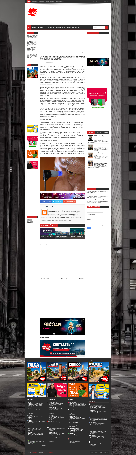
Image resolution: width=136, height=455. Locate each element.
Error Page (106, 452)
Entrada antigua (82, 278)
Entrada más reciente (44, 278)
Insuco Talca (51, 427)
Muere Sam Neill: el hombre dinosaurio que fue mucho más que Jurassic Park (96, 194)
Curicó (29, 408)
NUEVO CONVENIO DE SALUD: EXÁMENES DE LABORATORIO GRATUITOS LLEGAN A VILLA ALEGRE (35, 428)
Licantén (30, 420)
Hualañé (30, 415)
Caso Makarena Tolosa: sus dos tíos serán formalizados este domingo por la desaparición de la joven (98, 412)
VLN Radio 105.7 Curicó (74, 422)
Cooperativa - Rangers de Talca (76, 409)
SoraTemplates (34, 452)
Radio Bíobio (93, 435)
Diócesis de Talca (53, 432)
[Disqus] (62, 299)
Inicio (29, 27)
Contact (100, 452)
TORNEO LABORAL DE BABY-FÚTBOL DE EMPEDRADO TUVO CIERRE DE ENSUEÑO (35, 434)
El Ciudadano (93, 422)
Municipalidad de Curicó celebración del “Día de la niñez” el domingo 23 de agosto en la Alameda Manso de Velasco (32, 43)
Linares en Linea (73, 416)
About (96, 452)
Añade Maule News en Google (73, 27)
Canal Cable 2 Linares (74, 428)
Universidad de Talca (53, 402)
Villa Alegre (30, 425)
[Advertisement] (83, 15)
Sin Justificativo (50, 27)
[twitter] (96, 1)
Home (92, 452)
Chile (55, 62)
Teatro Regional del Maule (54, 437)
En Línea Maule (72, 439)
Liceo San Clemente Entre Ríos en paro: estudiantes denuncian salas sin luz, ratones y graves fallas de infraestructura (32, 37)
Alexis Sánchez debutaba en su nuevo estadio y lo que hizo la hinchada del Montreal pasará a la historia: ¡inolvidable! (98, 406)
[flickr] (99, 1)
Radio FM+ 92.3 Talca (60, 27)
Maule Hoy (71, 433)
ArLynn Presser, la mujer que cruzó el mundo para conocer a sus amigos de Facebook (97, 202)
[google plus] (107, 1)
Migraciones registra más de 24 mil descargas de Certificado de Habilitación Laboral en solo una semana (98, 437)
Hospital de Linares (53, 421)
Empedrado (30, 432)
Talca (29, 402)
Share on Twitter (58, 201)
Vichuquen (30, 439)
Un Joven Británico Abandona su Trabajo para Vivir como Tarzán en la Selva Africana (97, 197)
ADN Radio (92, 410)
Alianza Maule (72, 402)
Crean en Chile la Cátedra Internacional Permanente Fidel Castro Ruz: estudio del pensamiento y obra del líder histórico (98, 424)
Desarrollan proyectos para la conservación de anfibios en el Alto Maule (32, 60)
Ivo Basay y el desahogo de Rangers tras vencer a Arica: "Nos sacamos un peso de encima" (77, 412)
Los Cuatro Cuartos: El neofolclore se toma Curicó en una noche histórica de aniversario (36, 411)
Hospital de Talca (52, 407)
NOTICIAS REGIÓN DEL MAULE (38, 27)
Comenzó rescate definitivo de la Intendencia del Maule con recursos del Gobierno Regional (56, 417)
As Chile (92, 404)
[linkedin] (105, 1)
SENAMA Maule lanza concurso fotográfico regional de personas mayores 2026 (31, 49)
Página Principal (63, 278)
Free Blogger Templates (48, 452)
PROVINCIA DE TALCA (61, 62)
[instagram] (102, 1)
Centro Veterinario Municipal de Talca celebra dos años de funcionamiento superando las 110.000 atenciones (35, 404)
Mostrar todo (44, 445)
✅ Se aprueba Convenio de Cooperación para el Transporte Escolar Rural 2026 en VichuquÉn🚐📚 (36, 441)
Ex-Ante (92, 441)
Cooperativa (92, 417)
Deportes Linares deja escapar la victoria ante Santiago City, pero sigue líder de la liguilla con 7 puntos (77, 418)
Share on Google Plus (70, 201)
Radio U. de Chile (94, 429)
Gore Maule (51, 415)
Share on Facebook (47, 201)
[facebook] (93, 1)
